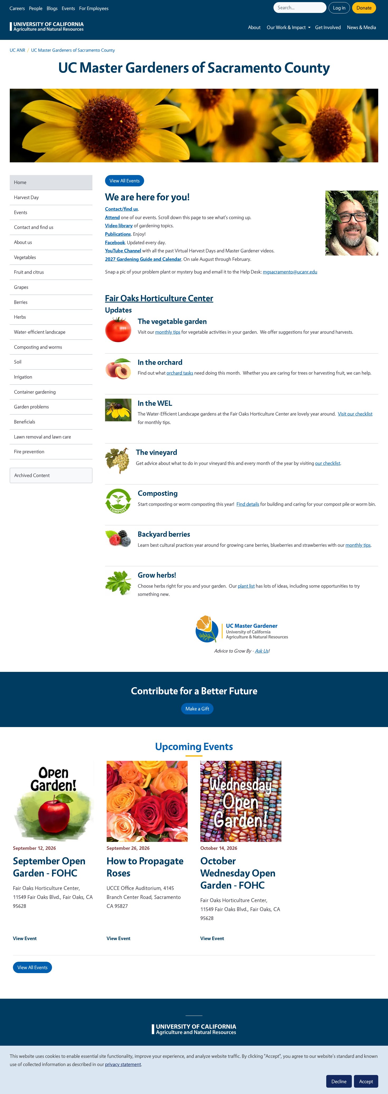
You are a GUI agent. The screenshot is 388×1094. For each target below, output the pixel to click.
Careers (17, 8)
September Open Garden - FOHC (49, 867)
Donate (364, 7)
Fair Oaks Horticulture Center (159, 298)
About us (23, 242)
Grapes (21, 287)
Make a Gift (197, 708)
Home (20, 182)
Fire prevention (29, 451)
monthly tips (167, 332)
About (254, 27)
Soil (17, 362)
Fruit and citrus (29, 272)
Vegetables (25, 257)
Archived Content (32, 475)
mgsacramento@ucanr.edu (290, 271)
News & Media (361, 27)
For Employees (93, 8)
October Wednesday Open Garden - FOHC (238, 873)
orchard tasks (180, 373)
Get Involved (328, 27)
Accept (366, 1081)
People (35, 8)
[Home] (47, 27)
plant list (246, 586)
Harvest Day (26, 197)
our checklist (327, 463)
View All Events (125, 180)
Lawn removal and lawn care (42, 436)
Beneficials (24, 421)
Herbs (20, 317)
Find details (247, 504)
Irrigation (23, 377)
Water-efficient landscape (39, 332)
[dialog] (194, 1069)
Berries (20, 302)
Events (68, 8)
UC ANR (17, 50)
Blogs (52, 8)
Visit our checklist (355, 414)
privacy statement (123, 1064)
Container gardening (35, 392)
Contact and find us (33, 227)
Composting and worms (38, 347)
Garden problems (31, 406)
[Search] (323, 7)
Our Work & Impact (286, 27)
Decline (339, 1081)
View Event (25, 938)
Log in (339, 7)
